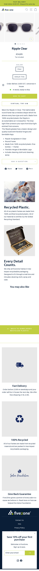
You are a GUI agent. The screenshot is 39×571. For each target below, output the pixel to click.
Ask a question (19, 161)
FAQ (19, 524)
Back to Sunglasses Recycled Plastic (21, 330)
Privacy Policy (19, 528)
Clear (19, 69)
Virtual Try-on (19, 103)
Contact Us (19, 520)
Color (19, 65)
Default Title (19, 77)
